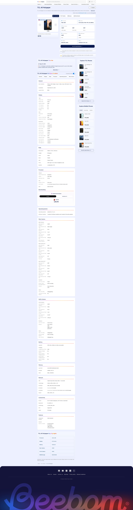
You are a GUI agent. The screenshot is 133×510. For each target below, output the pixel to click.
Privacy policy (72, 474)
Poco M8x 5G (87, 128)
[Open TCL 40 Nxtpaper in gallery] (47, 25)
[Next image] (55, 25)
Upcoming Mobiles (48, 4)
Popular (91, 110)
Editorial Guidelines (81, 474)
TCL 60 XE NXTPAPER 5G (88, 87)
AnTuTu (47, 196)
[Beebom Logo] (40, 1)
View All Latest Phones (85, 150)
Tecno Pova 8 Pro (88, 143)
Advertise (66, 474)
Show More (55, 69)
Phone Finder (66, 4)
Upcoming (86, 110)
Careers (55, 474)
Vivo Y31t (86, 121)
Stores (92, 4)
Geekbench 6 (64, 196)
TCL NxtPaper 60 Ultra (88, 72)
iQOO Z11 (86, 135)
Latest (81, 110)
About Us (50, 474)
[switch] (74, 73)
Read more (93, 10)
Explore (39, 4)
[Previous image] (40, 25)
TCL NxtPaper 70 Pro (88, 65)
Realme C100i (87, 113)
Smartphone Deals (85, 4)
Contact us (60, 474)
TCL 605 (86, 93)
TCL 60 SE (87, 79)
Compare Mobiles (57, 4)
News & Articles (74, 4)
